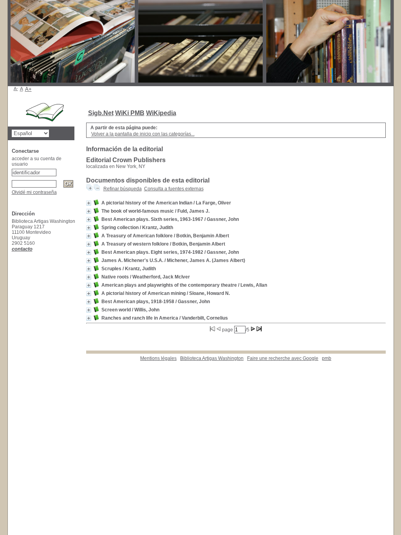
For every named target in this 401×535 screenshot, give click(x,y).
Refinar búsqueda (122, 189)
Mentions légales (158, 358)
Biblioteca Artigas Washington (212, 358)
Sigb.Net (101, 113)
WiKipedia (161, 113)
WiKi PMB (130, 113)
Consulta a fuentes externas (174, 189)
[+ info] (88, 203)
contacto (22, 249)
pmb (326, 358)
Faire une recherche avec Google (282, 358)
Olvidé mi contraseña (34, 192)
